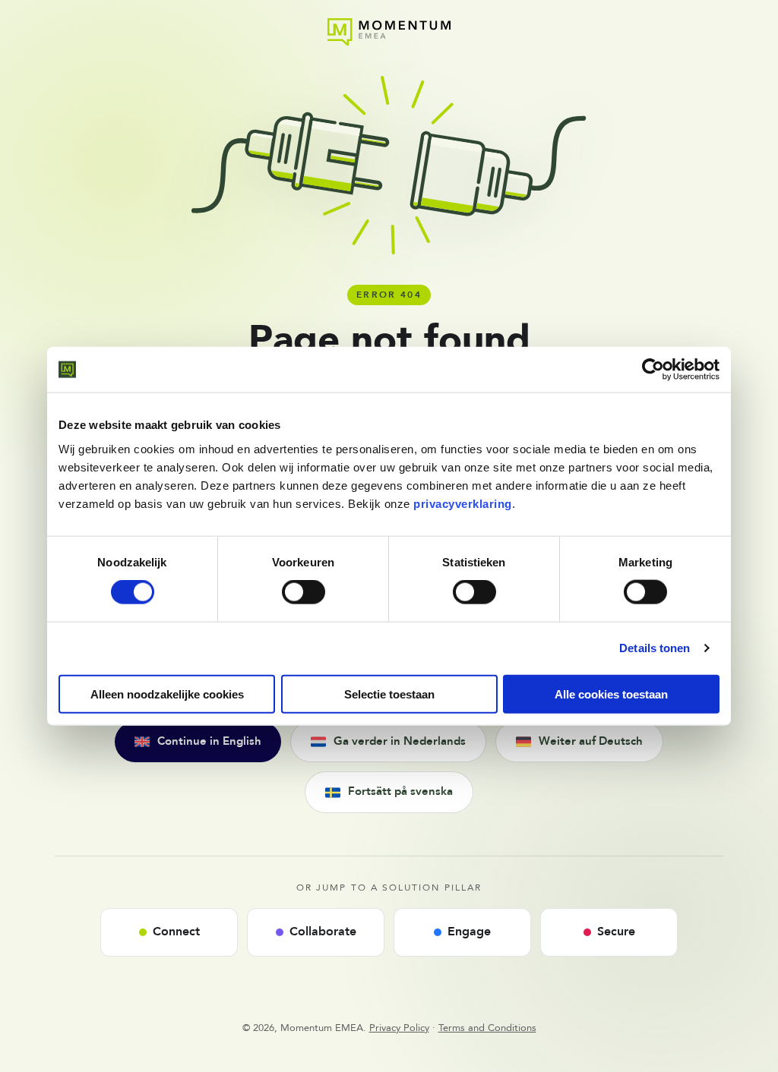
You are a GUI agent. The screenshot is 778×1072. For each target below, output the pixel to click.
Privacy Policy (399, 1028)
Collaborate (322, 931)
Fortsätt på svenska (400, 791)
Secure (616, 931)
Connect (176, 931)
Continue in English (209, 741)
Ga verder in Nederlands (400, 741)
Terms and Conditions (487, 1028)
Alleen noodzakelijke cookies (167, 693)
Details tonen (654, 648)
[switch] (303, 592)
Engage (469, 931)
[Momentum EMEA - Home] (388, 32)
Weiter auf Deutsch (591, 741)
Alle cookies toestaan (611, 693)
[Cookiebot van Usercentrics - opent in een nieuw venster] (653, 369)
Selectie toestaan (389, 693)
